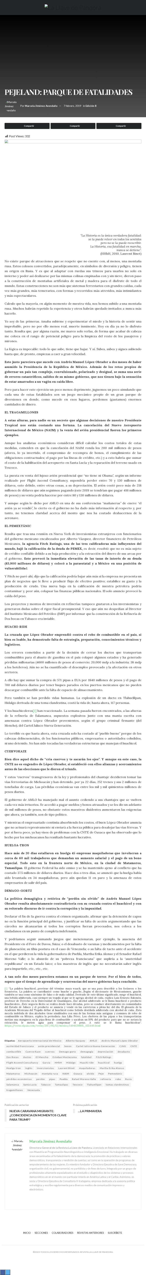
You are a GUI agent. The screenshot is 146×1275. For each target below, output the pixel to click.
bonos (68, 1046)
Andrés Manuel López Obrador (120, 1040)
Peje (101, 1073)
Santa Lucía (30, 1084)
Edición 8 (91, 105)
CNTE (133, 1046)
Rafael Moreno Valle (84, 1079)
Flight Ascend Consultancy (22, 1062)
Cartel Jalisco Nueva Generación (95, 1046)
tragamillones (14, 1090)
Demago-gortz (67, 1051)
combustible (13, 1051)
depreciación (105, 1051)
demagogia (86, 1051)
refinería (105, 1079)
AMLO (93, 1040)
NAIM (66, 1073)
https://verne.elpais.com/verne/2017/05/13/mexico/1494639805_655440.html (52, 1025)
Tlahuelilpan (94, 1084)
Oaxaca (78, 1073)
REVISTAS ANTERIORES (90, 1232)
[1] (34, 711)
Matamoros (13, 1073)
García (46, 1062)
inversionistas (45, 1068)
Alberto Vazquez (75, 1040)
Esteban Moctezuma (65, 1057)
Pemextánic (115, 1073)
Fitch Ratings (103, 1057)
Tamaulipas (61, 1084)
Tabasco (46, 1084)
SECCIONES (41, 1232)
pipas (52, 1079)
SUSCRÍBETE (115, 1232)
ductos (27, 1057)
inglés (29, 1068)
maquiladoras (87, 1068)
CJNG (122, 1046)
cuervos (50, 1051)
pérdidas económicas (19, 1079)
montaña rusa (50, 1073)
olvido (90, 1073)
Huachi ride (87, 1062)
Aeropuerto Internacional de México (39, 1040)
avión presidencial (49, 1046)
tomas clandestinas (117, 1084)
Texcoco (78, 1084)
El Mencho (42, 1057)
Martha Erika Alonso (112, 1068)
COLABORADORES (62, 1232)
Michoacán (31, 1073)
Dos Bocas (12, 1057)
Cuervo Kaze (33, 1051)
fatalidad (86, 1057)
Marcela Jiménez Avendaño (41, 105)
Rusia (128, 1079)
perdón (40, 1079)
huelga (118, 1062)
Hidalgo (70, 1062)
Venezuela (33, 1090)
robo (118, 1079)
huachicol (104, 1062)
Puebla (64, 1079)
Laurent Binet (66, 1068)
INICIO (27, 1232)
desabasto (124, 1051)
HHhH (58, 1062)
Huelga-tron (13, 1068)
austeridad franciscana (20, 1046)
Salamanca (12, 1084)
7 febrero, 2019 (72, 105)
